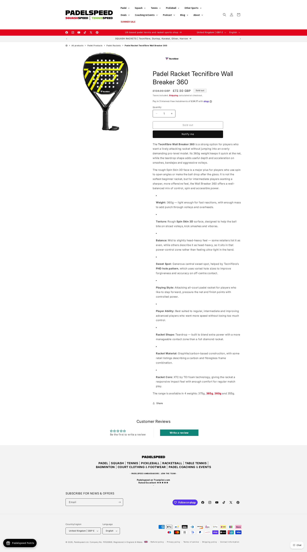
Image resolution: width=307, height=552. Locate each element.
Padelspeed (79, 542)
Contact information (229, 542)
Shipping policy (209, 542)
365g (209, 393)
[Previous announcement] (66, 39)
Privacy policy (173, 542)
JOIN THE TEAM (168, 474)
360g (217, 393)
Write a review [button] (179, 432)
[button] (224, 14)
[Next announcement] (240, 39)
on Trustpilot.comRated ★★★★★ (153, 481)
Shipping (173, 95)
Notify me (188, 134)
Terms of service (191, 542)
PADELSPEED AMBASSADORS (145, 474)
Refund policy (157, 542)
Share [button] (159, 403)
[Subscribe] (119, 502)
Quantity (157, 107)
